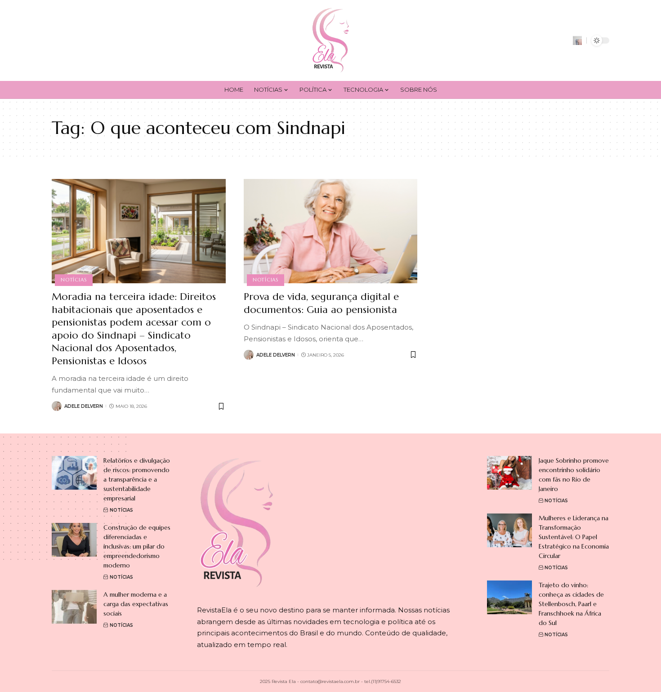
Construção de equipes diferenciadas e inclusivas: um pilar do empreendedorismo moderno (136, 546)
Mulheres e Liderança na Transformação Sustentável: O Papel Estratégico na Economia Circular (574, 537)
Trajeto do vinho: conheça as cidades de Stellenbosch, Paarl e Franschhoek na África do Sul (571, 604)
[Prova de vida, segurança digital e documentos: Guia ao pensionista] (331, 231)
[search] (577, 40)
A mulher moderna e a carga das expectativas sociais (135, 603)
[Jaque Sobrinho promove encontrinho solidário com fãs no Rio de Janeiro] (509, 473)
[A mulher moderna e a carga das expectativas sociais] (74, 607)
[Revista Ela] (330, 40)
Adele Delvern (83, 406)
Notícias (73, 280)
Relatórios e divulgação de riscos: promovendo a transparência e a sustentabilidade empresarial (136, 479)
